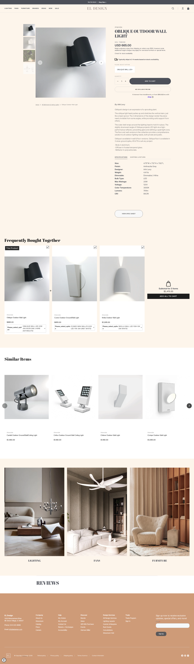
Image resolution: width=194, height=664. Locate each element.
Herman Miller (85, 630)
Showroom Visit (108, 633)
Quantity (118, 76)
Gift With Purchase (87, 624)
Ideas (83, 621)
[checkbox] (47, 247)
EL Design (25, 655)
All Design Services (110, 618)
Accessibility (62, 630)
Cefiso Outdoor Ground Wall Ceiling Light (69, 435)
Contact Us (62, 624)
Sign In (128, 621)
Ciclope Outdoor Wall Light (157, 435)
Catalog (38, 624)
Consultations (108, 630)
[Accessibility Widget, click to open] (4, 660)
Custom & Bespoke (110, 624)
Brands (83, 618)
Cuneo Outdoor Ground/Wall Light (66, 318)
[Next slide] (101, 62)
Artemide (10, 315)
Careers (38, 630)
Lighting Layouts (109, 621)
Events (83, 627)
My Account (62, 621)
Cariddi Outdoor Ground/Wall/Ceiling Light (22, 435)
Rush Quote (107, 627)
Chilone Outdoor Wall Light (110, 435)
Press (38, 627)
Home (37, 104)
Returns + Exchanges (65, 627)
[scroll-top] (189, 652)
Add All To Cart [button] (168, 296)
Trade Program (131, 618)
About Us (39, 618)
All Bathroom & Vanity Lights (50, 104)
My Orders (62, 618)
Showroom (39, 621)
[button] (173, 8)
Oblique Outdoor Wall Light (16, 318)
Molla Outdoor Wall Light (111, 318)
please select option (122, 64)
